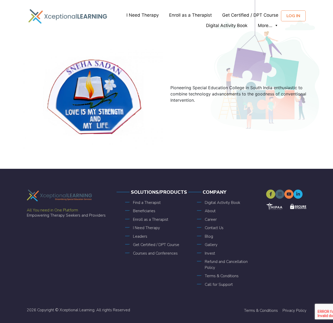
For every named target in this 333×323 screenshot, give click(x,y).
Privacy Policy (294, 310)
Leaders (140, 236)
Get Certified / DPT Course (250, 15)
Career (211, 219)
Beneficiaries (144, 211)
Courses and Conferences (155, 253)
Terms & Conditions (222, 276)
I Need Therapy (142, 15)
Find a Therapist (147, 202)
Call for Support (219, 284)
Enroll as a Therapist (190, 15)
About (210, 211)
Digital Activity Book (226, 25)
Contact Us (214, 227)
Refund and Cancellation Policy (226, 264)
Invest (210, 253)
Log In (293, 16)
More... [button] (265, 25)
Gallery (211, 244)
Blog (209, 236)
